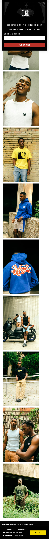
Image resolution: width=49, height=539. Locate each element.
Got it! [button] (37, 533)
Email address (13, 34)
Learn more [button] (18, 535)
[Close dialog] (44, 3)
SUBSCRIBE (24, 45)
